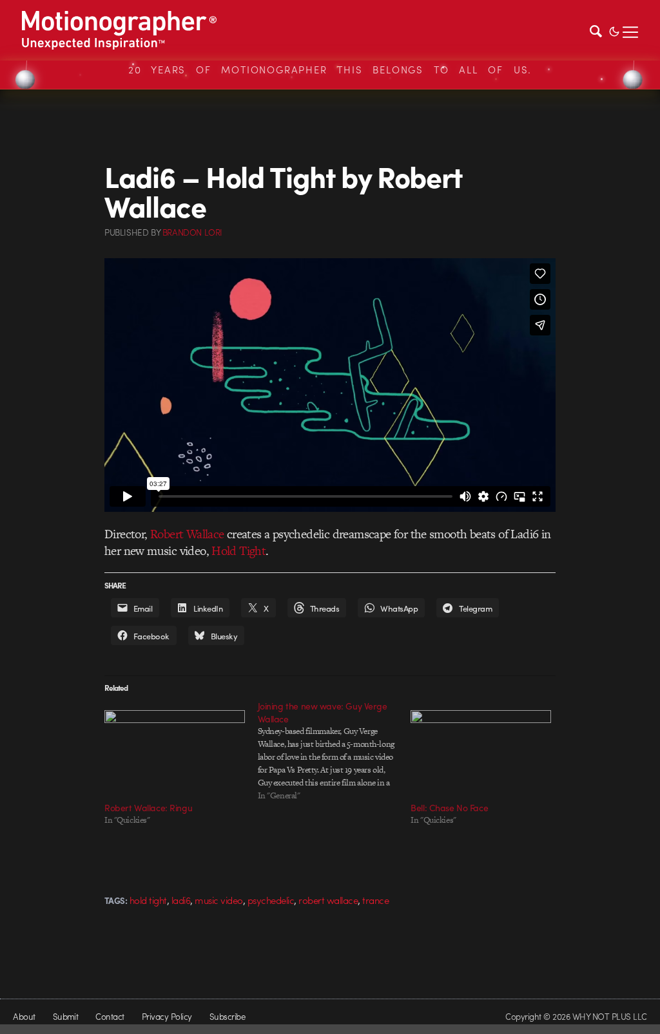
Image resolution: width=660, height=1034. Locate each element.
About (24, 1016)
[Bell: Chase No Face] (481, 750)
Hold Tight (238, 550)
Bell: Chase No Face (449, 807)
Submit (66, 1016)
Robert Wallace (187, 534)
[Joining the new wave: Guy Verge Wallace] (334, 750)
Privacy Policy (167, 1016)
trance (375, 900)
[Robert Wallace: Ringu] (174, 750)
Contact (109, 1016)
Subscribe (227, 1016)
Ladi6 (180, 900)
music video (218, 900)
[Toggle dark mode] (614, 30)
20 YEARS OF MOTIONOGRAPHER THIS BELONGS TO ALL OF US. (330, 69)
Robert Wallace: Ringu (148, 807)
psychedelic (271, 900)
